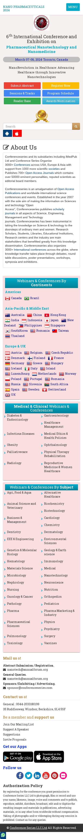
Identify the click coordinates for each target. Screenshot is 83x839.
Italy (34, 368)
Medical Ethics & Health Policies (56, 436)
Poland (16, 379)
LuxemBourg (20, 374)
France (59, 358)
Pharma (13, 611)
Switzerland (57, 389)
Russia (15, 384)
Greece (37, 363)
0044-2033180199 (27, 704)
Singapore (58, 325)
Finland (39, 358)
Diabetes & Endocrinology (17, 417)
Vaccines (50, 643)
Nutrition (51, 589)
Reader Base (22, 101)
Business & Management (16, 520)
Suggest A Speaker (16, 729)
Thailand (18, 336)
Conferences (22, 164)
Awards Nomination (60, 101)
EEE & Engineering (20, 539)
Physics (49, 622)
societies (54, 168)
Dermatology (53, 532)
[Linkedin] (37, 776)
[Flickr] (63, 776)
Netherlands (47, 374)
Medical (50, 568)
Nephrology (15, 582)
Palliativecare (17, 452)
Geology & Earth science (55, 552)
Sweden (33, 389)
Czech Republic (62, 353)
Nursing (13, 589)
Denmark (18, 358)
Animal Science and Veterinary (21, 506)
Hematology (16, 561)
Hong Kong (58, 315)
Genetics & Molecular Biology (22, 552)
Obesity (12, 445)
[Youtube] (46, 776)
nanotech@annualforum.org (27, 669)
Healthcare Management (53, 424)
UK (13, 395)
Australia (17, 315)
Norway (70, 374)
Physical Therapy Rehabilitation (56, 454)
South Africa (59, 384)
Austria (16, 353)
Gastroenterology (56, 415)
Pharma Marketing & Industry (59, 613)
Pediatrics (51, 604)
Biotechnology (54, 511)
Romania (43, 330)
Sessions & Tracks (22, 93)
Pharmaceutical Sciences (18, 624)
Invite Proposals (14, 739)
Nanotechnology (56, 575)
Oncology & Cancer (20, 596)
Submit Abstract (22, 86)
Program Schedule (60, 93)
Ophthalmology (55, 445)
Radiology (14, 463)
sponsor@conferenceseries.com (30, 688)
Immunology (53, 561)
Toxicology (15, 643)
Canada (16, 298)
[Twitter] (28, 776)
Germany (17, 363)
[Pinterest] (54, 776)
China (37, 315)
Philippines (33, 325)
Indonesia (35, 320)
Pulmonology (16, 636)
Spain (15, 389)
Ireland (16, 368)
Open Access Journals (39, 172)
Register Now (60, 86)
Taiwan (63, 330)
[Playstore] (7, 133)
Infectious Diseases (20, 434)
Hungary (57, 363)
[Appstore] (17, 133)
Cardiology (52, 518)
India (15, 320)
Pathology (14, 604)
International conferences (30, 249)
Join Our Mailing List (18, 724)
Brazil (34, 298)
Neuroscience (53, 582)
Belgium (36, 353)
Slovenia (35, 384)
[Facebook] (20, 776)
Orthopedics (53, 596)
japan (55, 320)
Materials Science (20, 568)
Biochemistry (54, 504)
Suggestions (11, 734)
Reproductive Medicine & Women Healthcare (58, 467)
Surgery (49, 636)
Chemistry (52, 525)
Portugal (36, 379)
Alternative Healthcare (52, 494)
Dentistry (14, 532)
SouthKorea (19, 330)
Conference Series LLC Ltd (28, 828)
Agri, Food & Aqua (19, 492)
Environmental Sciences (55, 541)
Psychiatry (52, 629)
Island (50, 368)
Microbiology (16, 575)
